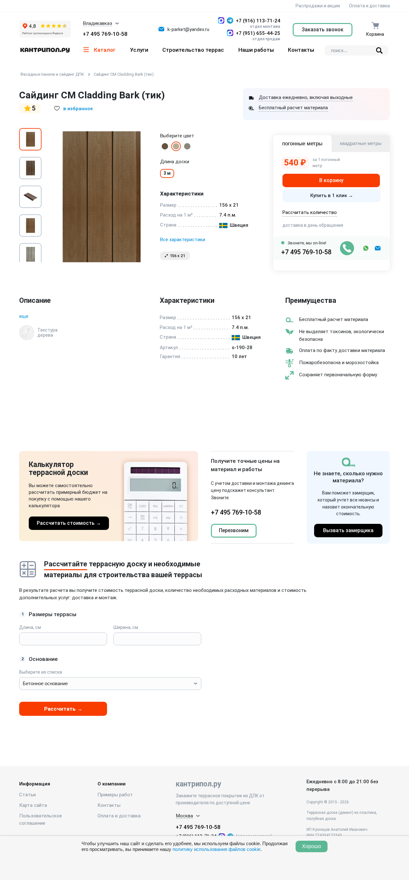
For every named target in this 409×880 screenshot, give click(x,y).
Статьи (27, 795)
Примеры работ (115, 795)
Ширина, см (125, 627)
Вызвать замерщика (348, 530)
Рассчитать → (63, 709)
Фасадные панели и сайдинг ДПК (52, 74)
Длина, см (30, 627)
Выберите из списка (40, 672)
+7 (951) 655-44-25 (258, 33)
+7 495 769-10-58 (105, 34)
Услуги (139, 50)
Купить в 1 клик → (331, 195)
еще (23, 316)
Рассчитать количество (309, 212)
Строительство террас (193, 50)
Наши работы (256, 50)
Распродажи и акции (317, 5)
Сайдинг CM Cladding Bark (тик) (124, 74)
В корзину (331, 180)
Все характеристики (182, 239)
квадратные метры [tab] (361, 143)
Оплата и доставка (369, 5)
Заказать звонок (322, 30)
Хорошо (311, 846)
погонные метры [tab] (302, 144)
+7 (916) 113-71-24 (258, 21)
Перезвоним (234, 530)
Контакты (301, 50)
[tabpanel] (101, 196)
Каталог (105, 50)
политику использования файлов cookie (216, 849)
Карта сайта (33, 805)
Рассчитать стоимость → (69, 523)
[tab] (30, 139)
